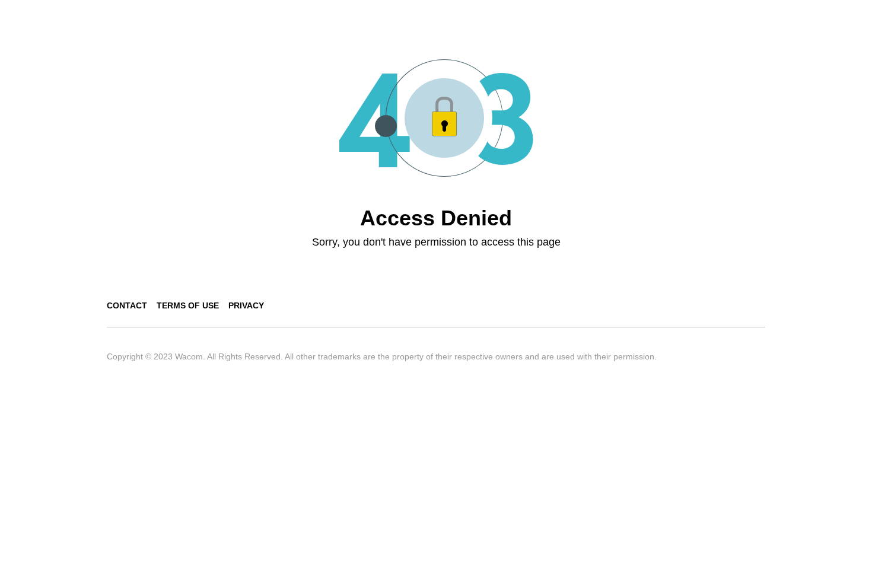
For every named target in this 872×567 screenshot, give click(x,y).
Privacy (246, 305)
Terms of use (188, 305)
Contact (127, 305)
